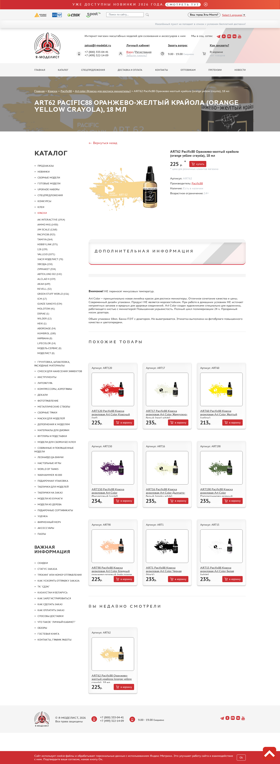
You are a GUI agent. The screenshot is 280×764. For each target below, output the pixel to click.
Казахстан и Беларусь (52, 592)
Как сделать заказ (50, 604)
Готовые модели (49, 183)
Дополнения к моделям (54, 424)
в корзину (126, 422)
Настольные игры (49, 463)
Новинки (44, 171)
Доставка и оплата (130, 70)
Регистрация (143, 51)
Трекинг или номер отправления (60, 574)
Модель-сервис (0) (49, 348)
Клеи (41, 207)
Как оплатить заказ (51, 610)
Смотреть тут (183, 4)
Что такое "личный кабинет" (57, 622)
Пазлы (42, 533)
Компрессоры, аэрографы (55, 389)
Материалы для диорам (53, 430)
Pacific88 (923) (46, 234)
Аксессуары (46, 528)
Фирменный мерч (49, 522)
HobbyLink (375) (47, 244)
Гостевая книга (48, 633)
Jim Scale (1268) (47, 229)
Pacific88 (66, 91)
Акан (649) (43, 284)
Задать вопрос (177, 45)
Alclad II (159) (46, 279)
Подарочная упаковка (53, 480)
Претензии (215, 70)
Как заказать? (219, 45)
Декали (43, 394)
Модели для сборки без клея (57, 442)
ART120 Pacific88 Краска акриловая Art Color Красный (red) (111, 414)
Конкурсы (44, 201)
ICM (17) (42, 298)
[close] (204, 4)
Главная (39, 70)
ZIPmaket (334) (46, 269)
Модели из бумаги (50, 498)
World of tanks (48, 469)
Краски (52, 91)
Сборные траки (47, 412)
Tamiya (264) (45, 239)
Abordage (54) (46, 328)
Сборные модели (49, 177)
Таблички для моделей (53, 486)
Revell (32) (44, 288)
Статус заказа (47, 568)
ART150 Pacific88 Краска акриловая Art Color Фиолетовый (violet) (108, 493)
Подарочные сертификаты (55, 510)
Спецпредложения (93, 70)
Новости (240, 70)
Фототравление (48, 400)
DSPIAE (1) (43, 313)
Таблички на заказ (50, 492)
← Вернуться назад (103, 143)
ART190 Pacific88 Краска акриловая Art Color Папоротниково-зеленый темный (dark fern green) (216, 494)
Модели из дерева (50, 504)
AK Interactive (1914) (51, 219)
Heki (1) (41, 323)
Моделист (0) (45, 353)
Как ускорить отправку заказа (58, 580)
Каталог (63, 70)
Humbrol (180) (46, 333)
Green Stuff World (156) (53, 293)
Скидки (43, 563)
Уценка (43, 516)
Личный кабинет (138, 45)
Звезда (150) (45, 264)
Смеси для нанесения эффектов (60, 371)
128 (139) (42, 249)
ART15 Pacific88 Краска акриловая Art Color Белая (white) (217, 571)
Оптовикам (188, 70)
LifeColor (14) (46, 343)
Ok (241, 757)
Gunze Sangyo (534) (49, 303)
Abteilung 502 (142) (49, 274)
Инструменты (47, 377)
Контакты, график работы (54, 639)
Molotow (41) (46, 308)
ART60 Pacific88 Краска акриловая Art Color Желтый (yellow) (218, 414)
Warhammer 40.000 (50, 475)
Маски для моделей (51, 418)
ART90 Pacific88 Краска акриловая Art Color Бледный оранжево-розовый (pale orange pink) (112, 572)
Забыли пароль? (136, 55)
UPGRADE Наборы (48, 189)
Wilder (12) (44, 318)
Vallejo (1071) (46, 254)
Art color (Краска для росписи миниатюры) (103, 91)
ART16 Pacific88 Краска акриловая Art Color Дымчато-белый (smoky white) (165, 493)
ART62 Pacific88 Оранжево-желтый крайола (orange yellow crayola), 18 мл (112, 679)
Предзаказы (46, 165)
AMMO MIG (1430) (47, 224)
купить (200, 164)
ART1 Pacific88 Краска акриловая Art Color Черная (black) (164, 571)
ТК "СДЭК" (44, 586)
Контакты (161, 70)
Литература (45, 383)
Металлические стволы (54, 406)
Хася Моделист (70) (50, 259)
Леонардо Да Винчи (50, 457)
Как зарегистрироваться (54, 598)
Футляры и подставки (52, 436)
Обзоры (42, 627)
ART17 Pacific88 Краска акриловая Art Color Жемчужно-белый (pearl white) (166, 414)
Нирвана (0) (44, 338)
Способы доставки (50, 616)
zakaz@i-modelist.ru (98, 45)
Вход (129, 51)
